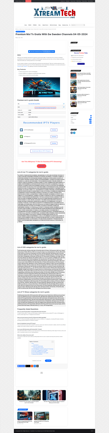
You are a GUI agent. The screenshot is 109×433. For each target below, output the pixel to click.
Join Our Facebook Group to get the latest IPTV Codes (42, 51)
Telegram (25, 66)
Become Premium (81, 63)
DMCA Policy (78, 1)
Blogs (60, 25)
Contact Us (63, 1)
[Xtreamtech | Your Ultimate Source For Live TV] (54, 12)
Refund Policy (90, 1)
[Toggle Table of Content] (52, 342)
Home (26, 25)
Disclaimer (67, 1)
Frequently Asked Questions (37, 354)
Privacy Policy (84, 1)
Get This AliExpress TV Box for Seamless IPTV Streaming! (42, 348)
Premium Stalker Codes (29, 29)
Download (54, 129)
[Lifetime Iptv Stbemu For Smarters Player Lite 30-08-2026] (73, 104)
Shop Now (41, 166)
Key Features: (36, 344)
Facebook (19, 66)
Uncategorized (73, 115)
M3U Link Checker (53, 25)
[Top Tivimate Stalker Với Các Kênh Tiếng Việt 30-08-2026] (73, 90)
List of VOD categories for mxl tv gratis (39, 351)
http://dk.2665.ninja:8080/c (34, 103)
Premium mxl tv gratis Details (37, 346)
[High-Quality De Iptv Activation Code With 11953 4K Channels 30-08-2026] (73, 83)
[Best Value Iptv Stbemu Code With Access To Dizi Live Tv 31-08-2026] (73, 76)
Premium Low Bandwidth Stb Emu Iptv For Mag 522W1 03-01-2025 (24, 422)
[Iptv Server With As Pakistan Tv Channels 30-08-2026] (73, 97)
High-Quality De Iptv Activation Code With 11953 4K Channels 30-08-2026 (84, 81)
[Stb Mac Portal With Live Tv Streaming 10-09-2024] (41, 416)
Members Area (65, 25)
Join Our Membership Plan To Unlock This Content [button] (45, 107)
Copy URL (48, 360)
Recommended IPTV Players (39, 347)
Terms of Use (73, 1)
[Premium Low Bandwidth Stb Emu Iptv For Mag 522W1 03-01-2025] (24, 416)
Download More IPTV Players (41, 151)
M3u (39, 25)
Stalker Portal (45, 25)
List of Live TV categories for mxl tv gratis (40, 350)
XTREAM (34, 25)
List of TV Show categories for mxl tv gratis (40, 352)
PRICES (29, 25)
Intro (33, 343)
